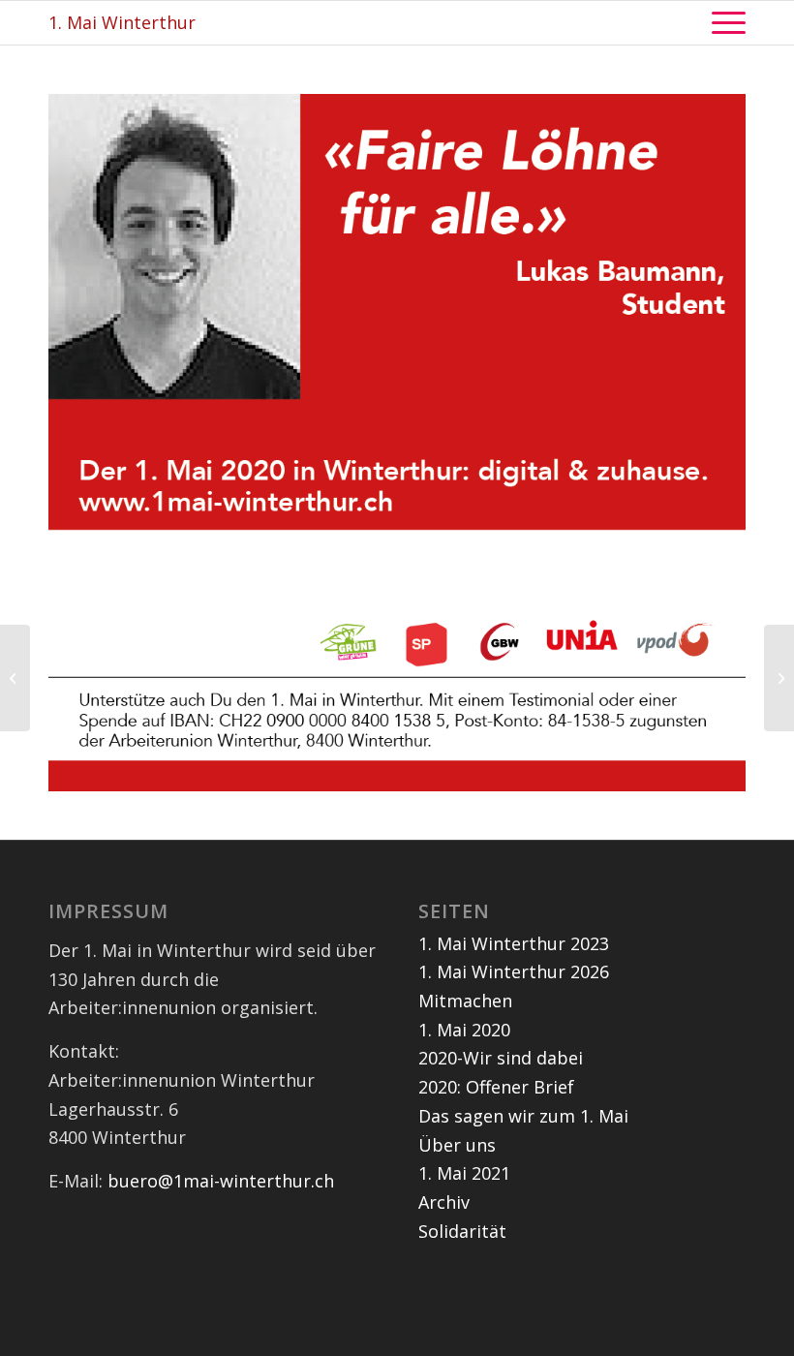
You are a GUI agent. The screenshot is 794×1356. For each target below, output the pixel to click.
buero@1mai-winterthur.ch (220, 1180)
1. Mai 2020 (464, 1029)
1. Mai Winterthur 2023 (513, 943)
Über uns (457, 1144)
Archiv (444, 1202)
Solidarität (462, 1231)
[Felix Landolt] (15, 678)
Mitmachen (465, 1000)
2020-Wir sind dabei (500, 1057)
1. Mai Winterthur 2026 (513, 971)
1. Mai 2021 (464, 1173)
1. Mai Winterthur (122, 22)
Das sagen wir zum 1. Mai (523, 1115)
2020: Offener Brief (496, 1086)
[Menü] (719, 23)
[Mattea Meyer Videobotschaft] (779, 678)
